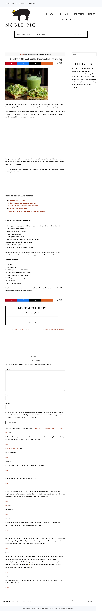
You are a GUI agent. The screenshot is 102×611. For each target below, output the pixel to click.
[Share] (23, 63)
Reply (7, 444)
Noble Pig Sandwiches (38, 302)
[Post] (35, 63)
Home (22, 54)
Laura (7, 505)
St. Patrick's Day (47, 302)
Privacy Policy (56, 608)
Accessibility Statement (66, 608)
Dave (6, 432)
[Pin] (11, 63)
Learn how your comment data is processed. (48, 428)
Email (7, 403)
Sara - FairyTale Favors (12, 448)
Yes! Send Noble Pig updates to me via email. (72, 602)
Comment (9, 369)
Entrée (31, 302)
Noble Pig (20, 18)
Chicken (27, 302)
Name (7, 395)
